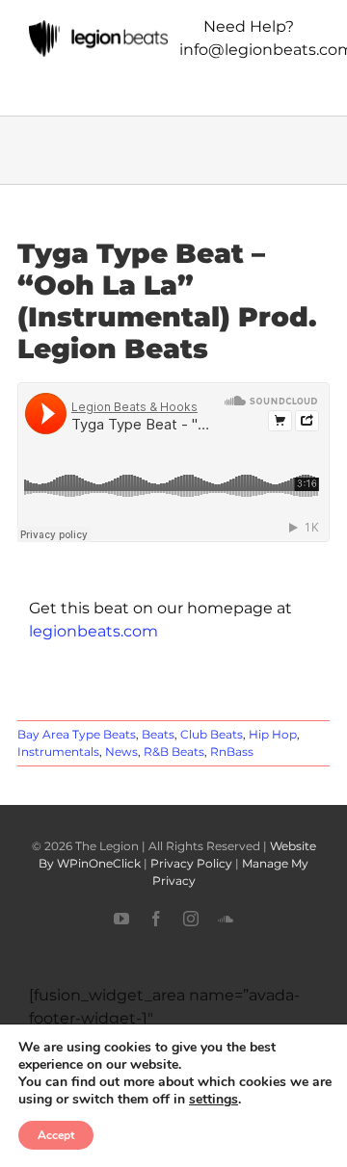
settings (213, 1099)
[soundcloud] (225, 918)
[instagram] (191, 918)
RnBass (232, 751)
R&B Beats (174, 751)
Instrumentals (58, 751)
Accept (56, 1135)
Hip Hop (273, 734)
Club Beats (211, 734)
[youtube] (121, 918)
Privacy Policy (191, 863)
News (121, 751)
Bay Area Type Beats (76, 734)
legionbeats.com (93, 631)
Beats (158, 734)
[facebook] (156, 918)
